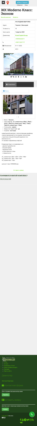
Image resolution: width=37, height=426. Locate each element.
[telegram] (25, 420)
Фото (7, 91)
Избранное (19, 5)
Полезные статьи (9, 365)
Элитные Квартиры (7, 381)
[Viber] (13, 77)
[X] (23, 77)
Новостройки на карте (10, 367)
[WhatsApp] (16, 77)
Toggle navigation (3, 2)
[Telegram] (11, 77)
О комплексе (11, 84)
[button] (30, 95)
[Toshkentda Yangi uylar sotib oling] (7, 2)
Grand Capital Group (21, 35)
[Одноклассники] (18, 77)
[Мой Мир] (21, 77)
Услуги (6, 364)
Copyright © (5, 415)
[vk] (21, 423)
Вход (26, 5)
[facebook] (20, 420)
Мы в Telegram (22, 2)
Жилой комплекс (6, 17)
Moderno (15, 17)
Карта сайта (7, 371)
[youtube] (23, 420)
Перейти (5, 394)
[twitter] (28, 420)
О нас (5, 362)
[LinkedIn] (26, 77)
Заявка (5, 409)
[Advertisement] (18, 267)
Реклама (6, 369)
